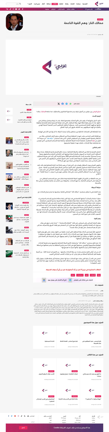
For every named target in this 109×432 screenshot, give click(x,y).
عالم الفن (64, 420)
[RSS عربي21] (7, 9)
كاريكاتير (53, 9)
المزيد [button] (30, 4)
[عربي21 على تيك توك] (10, 9)
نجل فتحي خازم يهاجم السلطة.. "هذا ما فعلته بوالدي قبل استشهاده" (21, 154)
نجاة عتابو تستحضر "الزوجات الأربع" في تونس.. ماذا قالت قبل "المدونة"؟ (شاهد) (21, 207)
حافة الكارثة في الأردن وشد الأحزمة (68, 399)
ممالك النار (50, 138)
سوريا (50, 422)
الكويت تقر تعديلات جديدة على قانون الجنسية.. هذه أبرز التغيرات (21, 219)
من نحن (32, 422)
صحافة (49, 4)
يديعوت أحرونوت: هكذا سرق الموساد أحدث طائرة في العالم (21, 231)
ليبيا (50, 420)
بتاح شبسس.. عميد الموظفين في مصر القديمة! (91, 342)
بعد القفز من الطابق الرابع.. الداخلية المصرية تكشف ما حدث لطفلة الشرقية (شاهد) (21, 166)
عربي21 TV (63, 418)
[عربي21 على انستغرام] (13, 9)
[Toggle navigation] (20, 4)
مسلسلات (80, 275)
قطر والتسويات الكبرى (25, 112)
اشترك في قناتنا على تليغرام (83, 280)
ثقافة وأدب (25, 202)
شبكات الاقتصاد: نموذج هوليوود (69, 374)
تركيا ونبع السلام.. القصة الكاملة (69, 341)
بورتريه (47, 9)
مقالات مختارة (71, 9)
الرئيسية (84, 4)
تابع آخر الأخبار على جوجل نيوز (57, 280)
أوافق (23, 427)
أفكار (43, 4)
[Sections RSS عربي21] (28, 416)
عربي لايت (37, 4)
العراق (50, 418)
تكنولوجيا (64, 422)
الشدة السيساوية (49, 341)
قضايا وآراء (80, 9)
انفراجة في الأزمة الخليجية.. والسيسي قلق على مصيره (24, 121)
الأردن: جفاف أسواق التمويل (46, 374)
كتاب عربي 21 (89, 9)
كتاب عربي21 (77, 418)
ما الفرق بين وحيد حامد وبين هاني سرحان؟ (92, 375)
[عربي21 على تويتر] (19, 9)
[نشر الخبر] (59, 103)
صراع (99, 111)
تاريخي (95, 111)
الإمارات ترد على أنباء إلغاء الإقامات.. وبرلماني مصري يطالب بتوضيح (22, 242)
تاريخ (87, 275)
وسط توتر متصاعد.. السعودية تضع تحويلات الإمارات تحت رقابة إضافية (21, 255)
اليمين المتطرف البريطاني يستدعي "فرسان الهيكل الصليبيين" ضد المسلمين (22, 189)
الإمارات (43, 111)
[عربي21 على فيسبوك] (22, 9)
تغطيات (61, 4)
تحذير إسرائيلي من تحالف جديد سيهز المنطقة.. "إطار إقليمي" (21, 178)
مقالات (55, 4)
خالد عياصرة (100, 34)
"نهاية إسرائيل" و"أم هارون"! (93, 399)
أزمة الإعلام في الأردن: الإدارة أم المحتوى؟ (45, 400)
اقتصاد (72, 4)
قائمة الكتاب (61, 9)
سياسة (78, 4)
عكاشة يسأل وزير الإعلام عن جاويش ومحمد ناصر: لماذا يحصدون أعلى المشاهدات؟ (22, 142)
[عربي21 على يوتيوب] (16, 9)
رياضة (66, 4)
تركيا (93, 140)
